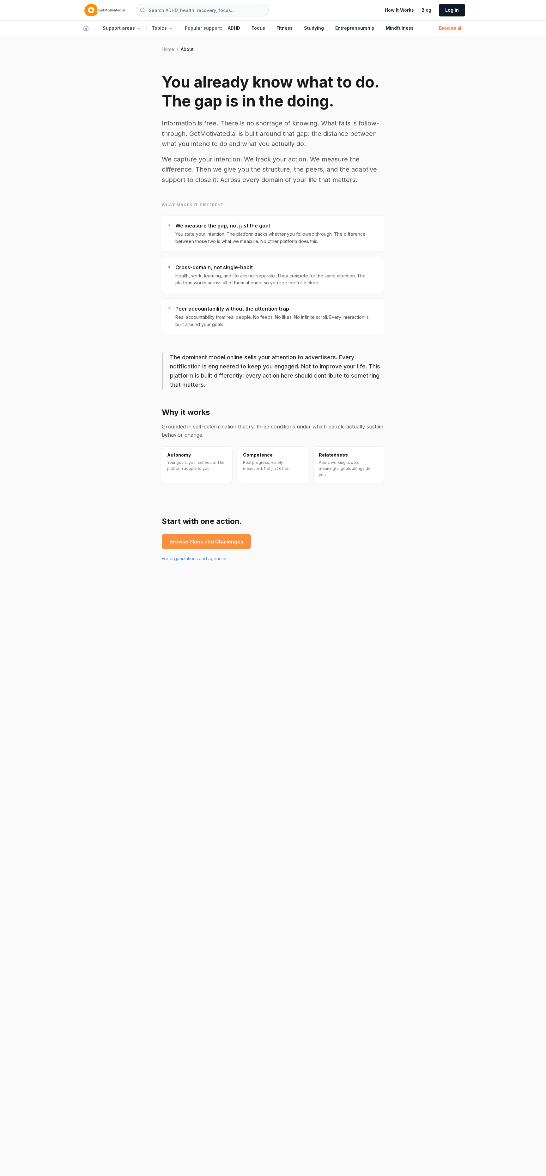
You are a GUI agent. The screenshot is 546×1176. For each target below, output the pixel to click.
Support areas (119, 28)
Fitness (284, 28)
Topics (159, 28)
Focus (258, 28)
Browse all (451, 28)
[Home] (86, 28)
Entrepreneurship (354, 28)
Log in (452, 10)
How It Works (399, 10)
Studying (314, 28)
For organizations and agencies (195, 558)
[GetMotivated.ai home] (104, 10)
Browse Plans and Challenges (206, 541)
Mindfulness (400, 28)
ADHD (234, 28)
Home (168, 49)
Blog (426, 10)
